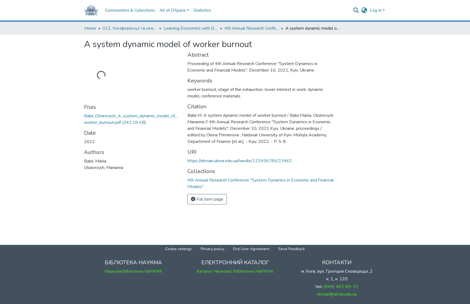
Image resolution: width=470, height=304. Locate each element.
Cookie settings (178, 248)
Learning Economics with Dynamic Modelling (190, 28)
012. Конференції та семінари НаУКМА (130, 28)
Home (90, 28)
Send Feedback (291, 248)
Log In (376, 10)
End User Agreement (251, 248)
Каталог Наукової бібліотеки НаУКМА (235, 271)
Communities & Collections (130, 10)
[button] (364, 10)
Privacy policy (212, 248)
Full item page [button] (209, 199)
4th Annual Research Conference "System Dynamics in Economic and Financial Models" (251, 28)
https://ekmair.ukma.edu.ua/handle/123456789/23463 (239, 161)
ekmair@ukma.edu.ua (337, 294)
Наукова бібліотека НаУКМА (133, 271)
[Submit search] (356, 10)
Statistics (202, 10)
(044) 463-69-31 (341, 287)
